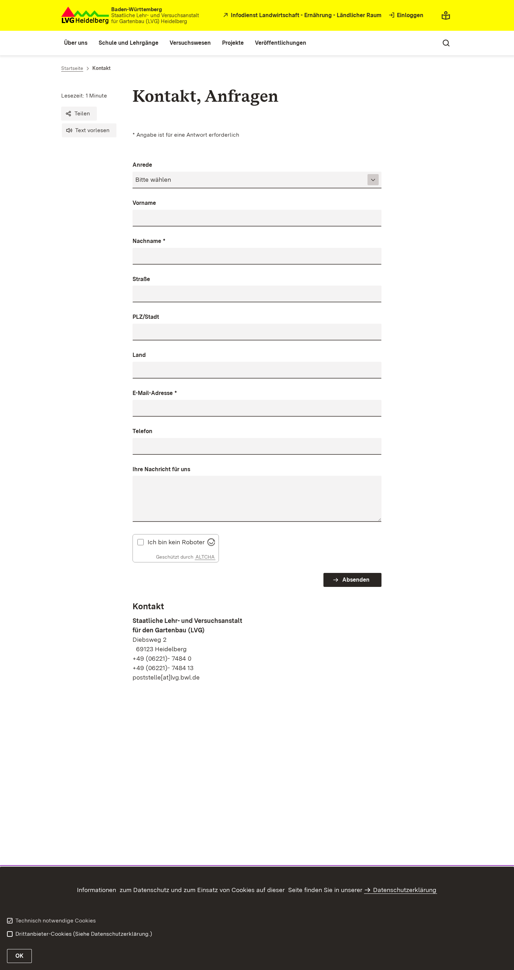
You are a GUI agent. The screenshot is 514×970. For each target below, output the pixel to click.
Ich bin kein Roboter (176, 542)
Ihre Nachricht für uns (161, 469)
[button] (79, 114)
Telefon (142, 431)
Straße (141, 279)
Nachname (149, 241)
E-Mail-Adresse (155, 393)
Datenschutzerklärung (404, 889)
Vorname (144, 203)
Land (139, 355)
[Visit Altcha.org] (211, 541)
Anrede (142, 164)
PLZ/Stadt (146, 317)
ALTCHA (205, 557)
